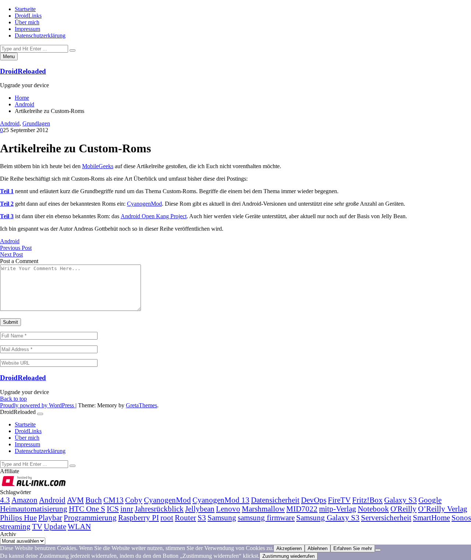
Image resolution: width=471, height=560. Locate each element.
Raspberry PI (138, 517)
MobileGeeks (97, 166)
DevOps (313, 500)
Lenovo (228, 508)
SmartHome (431, 517)
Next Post (11, 254)
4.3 (5, 500)
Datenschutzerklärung (40, 35)
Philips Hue (18, 517)
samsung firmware (266, 517)
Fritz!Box (367, 500)
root (166, 517)
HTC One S (87, 508)
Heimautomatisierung (33, 508)
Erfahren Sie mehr (352, 548)
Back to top (13, 399)
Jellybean (200, 508)
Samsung (222, 517)
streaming (15, 526)
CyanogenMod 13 (220, 500)
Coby (133, 500)
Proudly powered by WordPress (37, 405)
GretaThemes (141, 405)
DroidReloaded (23, 71)
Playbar (50, 517)
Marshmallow (263, 508)
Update (55, 526)
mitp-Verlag (337, 508)
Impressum (27, 29)
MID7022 (302, 508)
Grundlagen (36, 123)
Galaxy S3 (400, 500)
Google (430, 500)
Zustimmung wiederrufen (288, 556)
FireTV (339, 500)
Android (10, 123)
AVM (75, 500)
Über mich (27, 22)
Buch (93, 500)
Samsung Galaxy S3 (328, 517)
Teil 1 (7, 191)
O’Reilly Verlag (442, 508)
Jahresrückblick (159, 508)
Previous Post (16, 248)
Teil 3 (7, 216)
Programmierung (90, 517)
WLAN (79, 526)
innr (126, 508)
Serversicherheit (386, 517)
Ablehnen (317, 548)
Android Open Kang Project (154, 216)
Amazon (24, 500)
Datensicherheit (275, 500)
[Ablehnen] (378, 550)
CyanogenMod (144, 204)
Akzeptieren (289, 548)
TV (37, 526)
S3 (202, 517)
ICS (113, 508)
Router (185, 517)
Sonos (461, 517)
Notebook (373, 508)
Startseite (25, 9)
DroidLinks (28, 16)
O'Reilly (403, 508)
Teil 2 (7, 204)
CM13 (113, 500)
